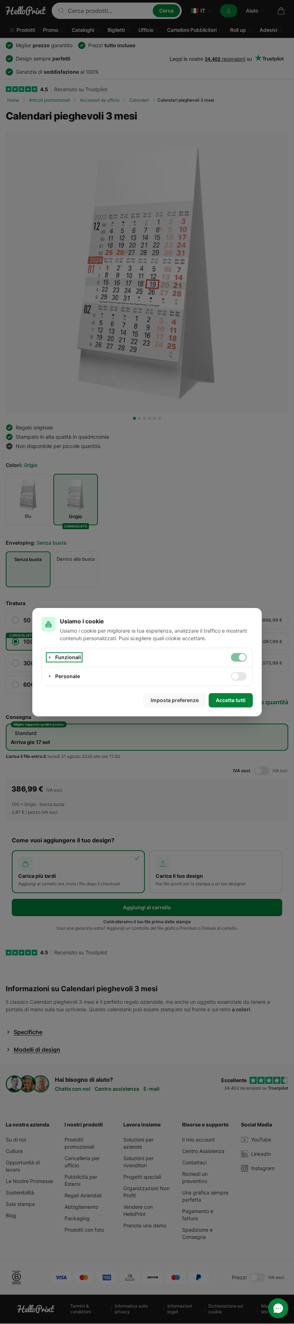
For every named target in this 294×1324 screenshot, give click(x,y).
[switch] (239, 657)
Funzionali (68, 657)
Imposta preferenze (175, 700)
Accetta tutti (231, 700)
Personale (67, 676)
